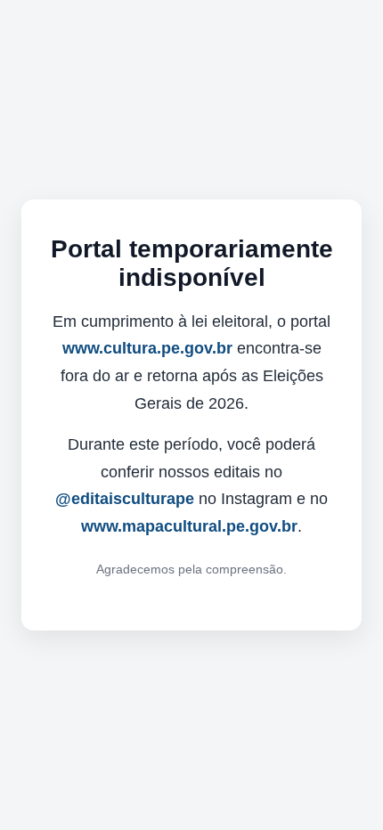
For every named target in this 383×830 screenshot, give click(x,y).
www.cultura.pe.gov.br (147, 348)
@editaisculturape (124, 499)
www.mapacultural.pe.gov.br (189, 526)
